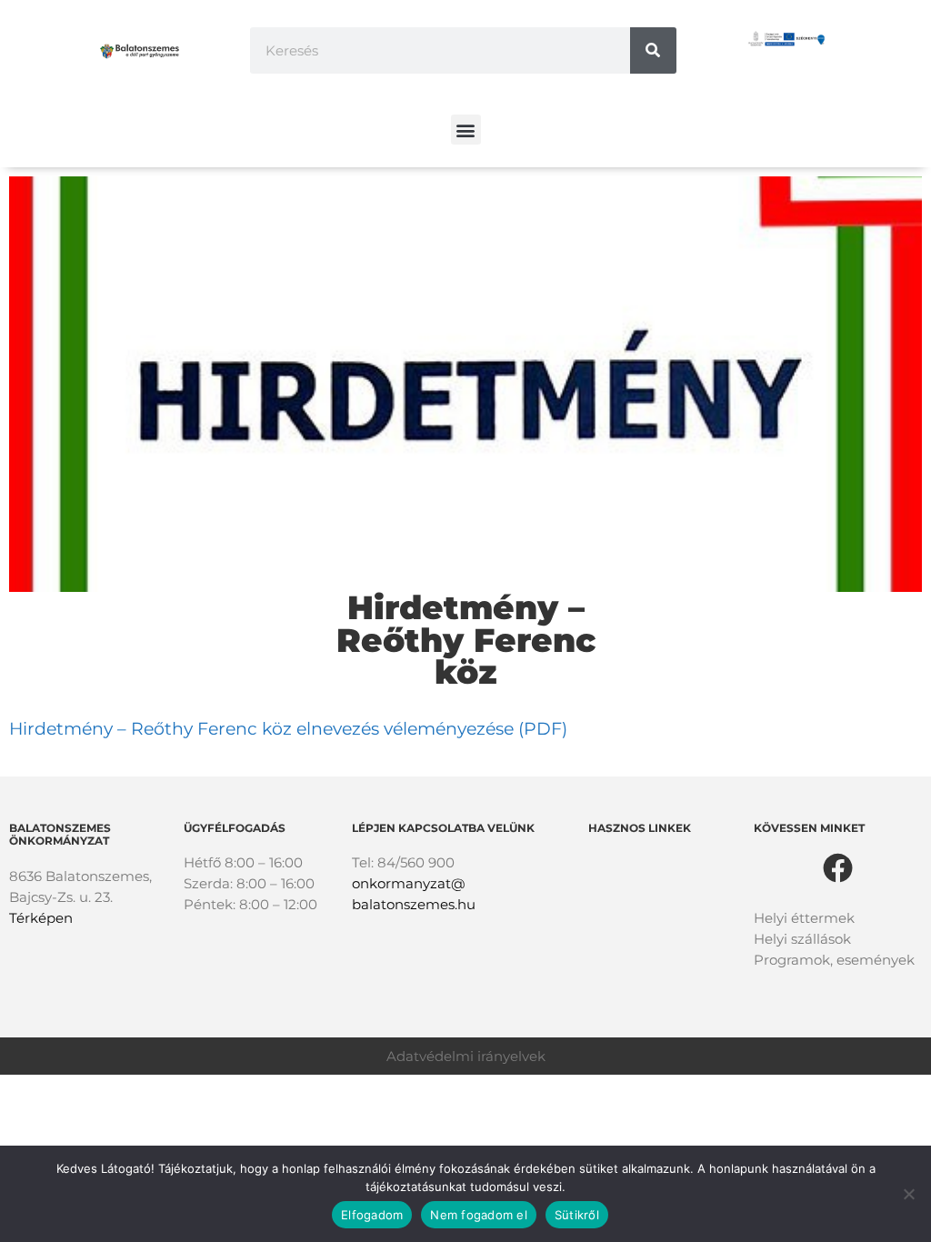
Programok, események (834, 959)
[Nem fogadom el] (908, 1194)
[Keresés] (653, 50)
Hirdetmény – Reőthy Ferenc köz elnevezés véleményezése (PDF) (288, 728)
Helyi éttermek (804, 917)
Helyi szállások (802, 938)
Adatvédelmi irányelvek (466, 1056)
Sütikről (577, 1214)
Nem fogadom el (478, 1214)
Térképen (41, 917)
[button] (466, 130)
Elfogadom (372, 1214)
